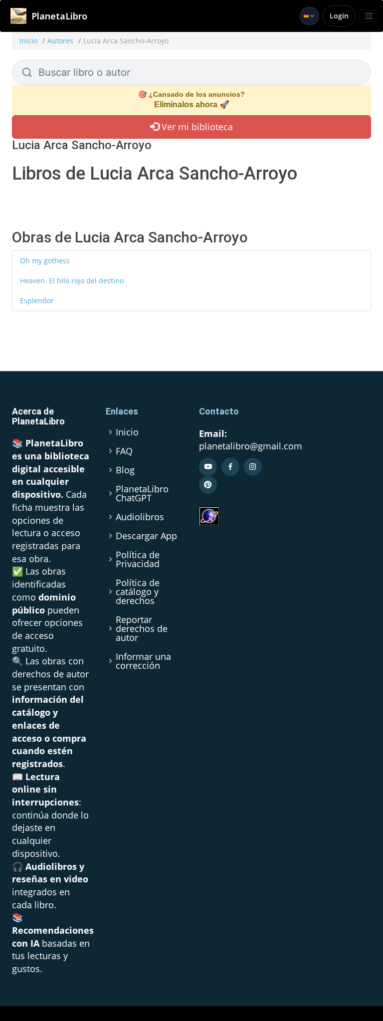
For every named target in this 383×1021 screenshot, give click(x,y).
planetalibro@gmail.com (250, 446)
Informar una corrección (143, 661)
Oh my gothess (45, 260)
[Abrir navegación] (369, 15)
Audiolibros (140, 516)
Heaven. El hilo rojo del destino (72, 280)
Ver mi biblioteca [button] (196, 127)
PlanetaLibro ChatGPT (142, 493)
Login (339, 15)
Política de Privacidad (138, 559)
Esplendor (37, 300)
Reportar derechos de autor (142, 628)
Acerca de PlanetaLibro (38, 416)
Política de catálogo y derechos (138, 591)
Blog (125, 469)
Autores (60, 40)
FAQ (124, 450)
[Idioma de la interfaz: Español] (309, 16)
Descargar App (146, 535)
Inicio (28, 40)
